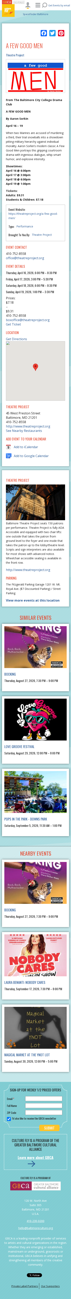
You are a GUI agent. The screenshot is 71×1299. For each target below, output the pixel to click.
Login (28, 5)
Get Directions (16, 339)
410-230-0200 (35, 1221)
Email (10, 1099)
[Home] (14, 10)
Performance (24, 226)
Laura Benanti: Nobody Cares (24, 982)
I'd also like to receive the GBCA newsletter (34, 1118)
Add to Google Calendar (31, 456)
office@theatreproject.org (25, 258)
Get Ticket (13, 324)
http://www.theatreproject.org (28, 426)
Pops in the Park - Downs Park (25, 819)
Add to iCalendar (26, 447)
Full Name (12, 1106)
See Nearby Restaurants (24, 431)
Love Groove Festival (19, 746)
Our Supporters (50, 1286)
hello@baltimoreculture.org (35, 1228)
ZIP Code (11, 1112)
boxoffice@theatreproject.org (28, 320)
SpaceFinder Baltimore (35, 14)
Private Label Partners (24, 1286)
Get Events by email (59, 5)
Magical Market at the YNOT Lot (27, 1054)
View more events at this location (33, 600)
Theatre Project (15, 55)
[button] (35, 367)
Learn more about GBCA (35, 1157)
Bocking (10, 674)
